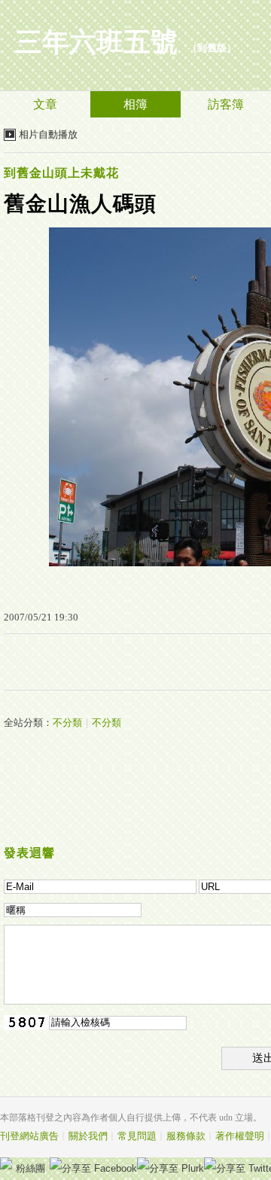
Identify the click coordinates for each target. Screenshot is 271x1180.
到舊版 (212, 47)
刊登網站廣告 (29, 1136)
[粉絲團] (6, 1163)
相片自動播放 (48, 134)
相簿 (135, 104)
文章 (45, 104)
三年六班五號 (96, 42)
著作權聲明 (239, 1136)
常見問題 (137, 1136)
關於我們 (88, 1136)
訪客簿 (226, 104)
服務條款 (186, 1136)
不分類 (67, 722)
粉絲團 (30, 1168)
